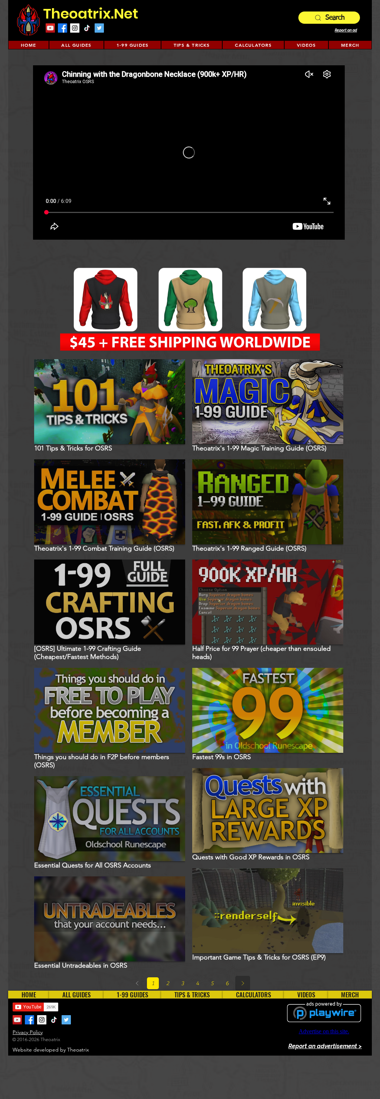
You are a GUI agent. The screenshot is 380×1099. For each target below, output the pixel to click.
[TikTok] (87, 28)
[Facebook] (62, 28)
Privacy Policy (28, 1032)
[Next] (242, 983)
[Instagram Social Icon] (74, 28)
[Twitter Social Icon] (99, 28)
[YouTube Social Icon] (50, 28)
